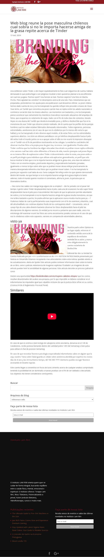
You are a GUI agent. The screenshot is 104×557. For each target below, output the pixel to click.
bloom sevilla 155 (19, 541)
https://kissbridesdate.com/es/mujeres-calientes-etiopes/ (54, 276)
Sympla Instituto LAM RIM (21, 2)
